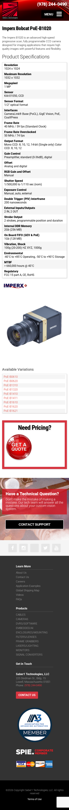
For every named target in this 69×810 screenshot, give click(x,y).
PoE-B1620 (11, 406)
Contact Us (22, 577)
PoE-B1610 (11, 402)
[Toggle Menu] (52, 14)
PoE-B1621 (11, 411)
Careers (20, 581)
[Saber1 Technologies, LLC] (10, 10)
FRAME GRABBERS (27, 641)
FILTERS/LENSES (26, 637)
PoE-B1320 (11, 389)
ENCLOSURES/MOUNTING (32, 632)
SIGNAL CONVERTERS (29, 654)
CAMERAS (22, 619)
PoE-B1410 (11, 394)
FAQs (19, 599)
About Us (21, 572)
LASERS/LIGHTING (27, 645)
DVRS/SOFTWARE (26, 623)
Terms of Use (34, 799)
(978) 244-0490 (33, 685)
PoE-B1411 (11, 398)
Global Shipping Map (27, 590)
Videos (20, 594)
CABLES (20, 614)
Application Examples (28, 586)
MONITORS (22, 650)
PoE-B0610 (11, 376)
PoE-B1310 (11, 385)
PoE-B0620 (11, 381)
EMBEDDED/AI (24, 628)
